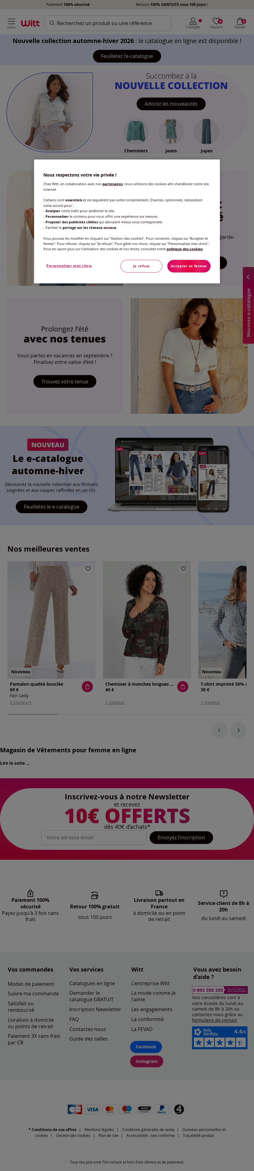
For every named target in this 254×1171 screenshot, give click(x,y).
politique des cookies (185, 249)
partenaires (113, 183)
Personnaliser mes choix (69, 265)
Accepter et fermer (189, 266)
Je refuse (141, 266)
